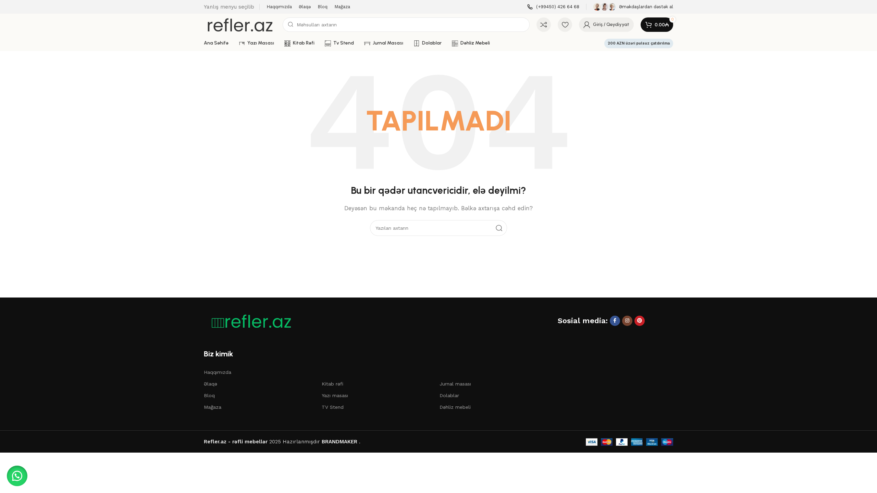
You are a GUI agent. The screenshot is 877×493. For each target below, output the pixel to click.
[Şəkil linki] (248, 321)
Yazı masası (335, 395)
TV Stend (333, 407)
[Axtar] (499, 228)
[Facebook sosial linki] (615, 321)
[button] (17, 476)
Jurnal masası (455, 384)
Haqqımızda (217, 372)
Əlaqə (210, 384)
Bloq (209, 395)
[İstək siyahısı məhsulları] (565, 24)
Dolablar (449, 395)
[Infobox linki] (553, 7)
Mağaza (212, 407)
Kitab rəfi (332, 384)
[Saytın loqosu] (240, 24)
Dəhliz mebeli (455, 407)
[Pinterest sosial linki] (639, 321)
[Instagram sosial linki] (627, 321)
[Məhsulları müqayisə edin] (543, 24)
